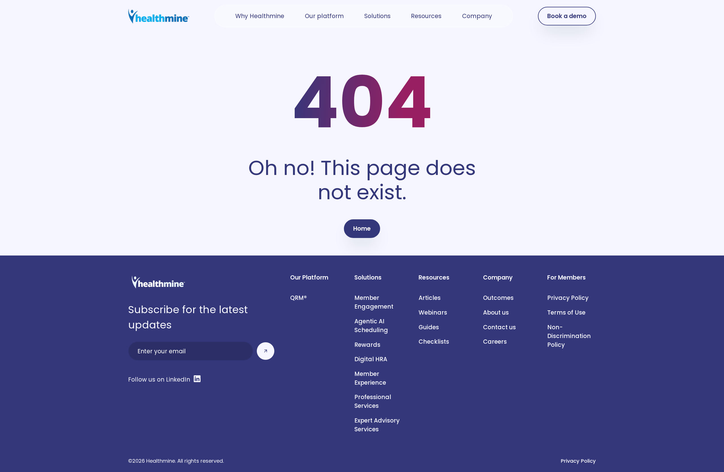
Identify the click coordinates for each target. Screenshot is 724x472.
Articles (430, 298)
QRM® (298, 298)
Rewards (367, 345)
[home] (158, 16)
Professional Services (372, 401)
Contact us (499, 327)
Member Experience (370, 378)
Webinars (433, 312)
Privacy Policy (568, 298)
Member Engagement (373, 302)
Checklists (434, 341)
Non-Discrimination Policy (569, 336)
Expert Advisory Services (377, 424)
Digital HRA (370, 359)
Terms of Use (566, 312)
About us (496, 312)
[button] (259, 16)
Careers (495, 341)
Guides (429, 327)
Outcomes (498, 298)
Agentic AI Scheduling (371, 325)
